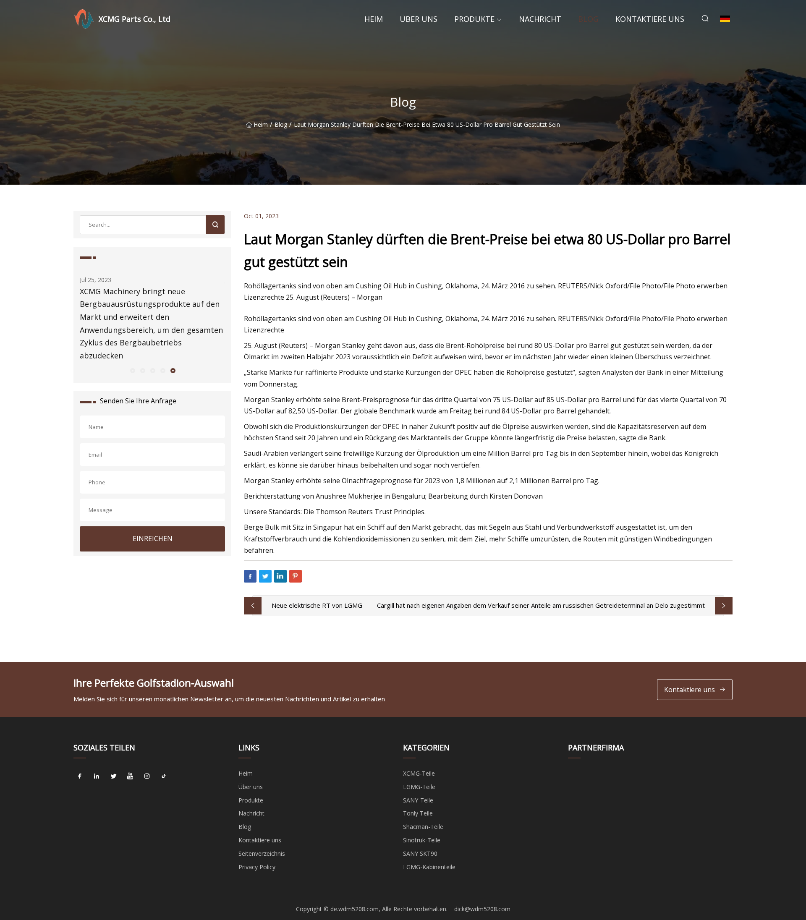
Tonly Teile (418, 813)
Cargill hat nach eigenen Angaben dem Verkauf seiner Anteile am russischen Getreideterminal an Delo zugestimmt (541, 605)
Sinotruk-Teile (421, 840)
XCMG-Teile (419, 773)
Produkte (474, 19)
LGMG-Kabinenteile (429, 867)
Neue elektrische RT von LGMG (317, 605)
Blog (588, 19)
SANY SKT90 (420, 853)
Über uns (418, 19)
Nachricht (540, 19)
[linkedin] (96, 776)
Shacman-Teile (423, 827)
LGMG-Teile (419, 787)
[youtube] (130, 776)
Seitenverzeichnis (261, 853)
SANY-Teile (418, 800)
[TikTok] (163, 776)
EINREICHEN (153, 538)
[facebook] (79, 776)
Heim (373, 19)
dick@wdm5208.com (482, 909)
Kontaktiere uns (649, 19)
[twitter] (113, 776)
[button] (132, 370)
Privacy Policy (256, 867)
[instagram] (147, 776)
